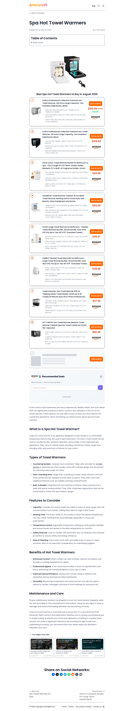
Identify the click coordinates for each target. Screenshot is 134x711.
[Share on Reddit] (72, 674)
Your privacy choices (83, 707)
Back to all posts (38, 13)
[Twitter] (103, 707)
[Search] (99, 6)
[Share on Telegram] (65, 674)
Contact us (97, 707)
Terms (64, 707)
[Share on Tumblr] (76, 674)
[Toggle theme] (101, 376)
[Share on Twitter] (57, 674)
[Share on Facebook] (53, 674)
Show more (38, 42)
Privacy (71, 707)
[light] (103, 6)
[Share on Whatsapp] (69, 674)
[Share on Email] (80, 674)
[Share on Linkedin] (61, 674)
